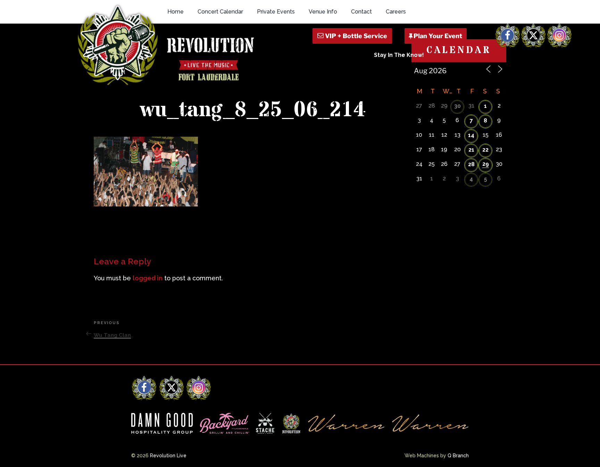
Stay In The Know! (399, 55)
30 (457, 106)
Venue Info (323, 11)
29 (485, 164)
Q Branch (458, 455)
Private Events (276, 11)
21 (471, 149)
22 (485, 149)
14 (471, 135)
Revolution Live (168, 455)
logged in (147, 278)
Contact (361, 11)
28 (471, 164)
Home (175, 11)
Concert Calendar (220, 11)
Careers (396, 11)
